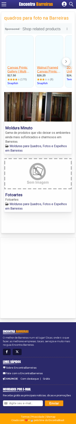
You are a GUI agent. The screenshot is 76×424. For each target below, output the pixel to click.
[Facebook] (7, 352)
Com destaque (29, 378)
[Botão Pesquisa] (72, 4)
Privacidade (37, 416)
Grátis (46, 378)
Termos (25, 416)
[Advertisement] (38, 277)
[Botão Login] (64, 4)
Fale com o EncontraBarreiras (24, 373)
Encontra (36, 4)
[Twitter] (17, 352)
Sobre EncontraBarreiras (21, 367)
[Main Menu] (4, 4)
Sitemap (50, 416)
